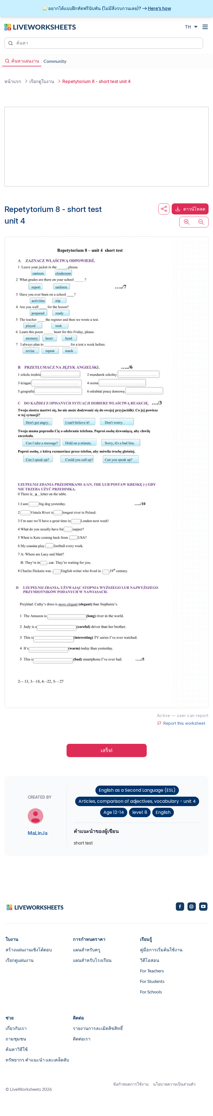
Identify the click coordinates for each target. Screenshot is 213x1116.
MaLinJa (37, 833)
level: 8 (139, 812)
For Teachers (152, 970)
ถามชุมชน (16, 1038)
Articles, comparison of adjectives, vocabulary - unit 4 (137, 801)
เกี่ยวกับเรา (16, 1028)
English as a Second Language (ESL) (137, 790)
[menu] (205, 27)
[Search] (11, 42)
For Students (152, 981)
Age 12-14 (113, 812)
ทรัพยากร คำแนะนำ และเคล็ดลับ (37, 1059)
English (163, 812)
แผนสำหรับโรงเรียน (92, 960)
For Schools (151, 991)
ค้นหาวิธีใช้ (17, 1049)
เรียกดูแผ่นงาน (20, 960)
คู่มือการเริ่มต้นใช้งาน (161, 949)
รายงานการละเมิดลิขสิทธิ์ (98, 1028)
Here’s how (159, 8)
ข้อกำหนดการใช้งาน (131, 1084)
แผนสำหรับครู (86, 949)
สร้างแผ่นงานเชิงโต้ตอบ (29, 949)
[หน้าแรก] (40, 26)
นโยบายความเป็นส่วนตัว (174, 1084)
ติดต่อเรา (81, 1038)
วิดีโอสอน (149, 960)
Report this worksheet (184, 723)
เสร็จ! (107, 750)
